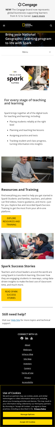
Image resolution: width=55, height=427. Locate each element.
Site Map (28, 359)
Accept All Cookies (27, 422)
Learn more (38, 16)
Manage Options (27, 414)
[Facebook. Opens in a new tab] (21, 339)
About (27, 345)
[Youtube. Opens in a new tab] (31, 339)
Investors (27, 363)
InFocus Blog (27, 354)
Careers (27, 368)
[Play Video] (27, 78)
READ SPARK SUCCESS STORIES (11, 294)
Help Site (15, 320)
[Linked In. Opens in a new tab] (26, 339)
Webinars (27, 349)
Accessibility (27, 382)
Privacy (27, 377)
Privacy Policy (40, 409)
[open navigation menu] (4, 25)
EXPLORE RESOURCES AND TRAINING (11, 221)
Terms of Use (27, 373)
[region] (27, 406)
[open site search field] (51, 25)
